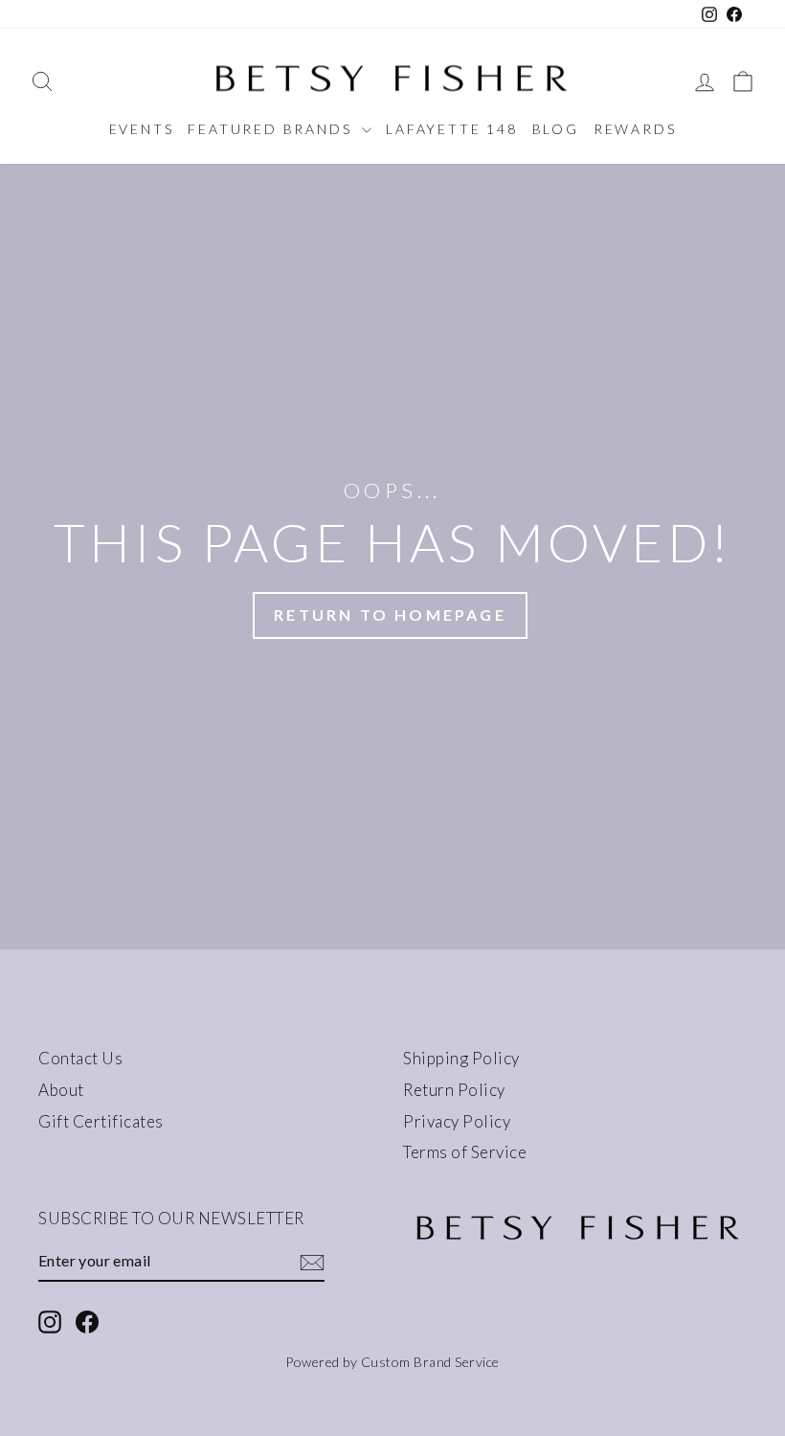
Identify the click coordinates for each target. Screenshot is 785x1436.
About (61, 1090)
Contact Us (80, 1058)
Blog (555, 129)
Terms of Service (465, 1152)
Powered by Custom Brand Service (392, 1362)
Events (141, 129)
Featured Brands (272, 129)
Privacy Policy (456, 1121)
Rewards (635, 129)
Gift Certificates (101, 1121)
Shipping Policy (461, 1058)
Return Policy (454, 1090)
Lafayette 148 (451, 129)
